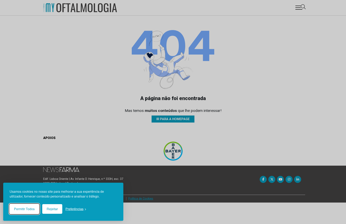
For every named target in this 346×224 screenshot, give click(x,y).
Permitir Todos (24, 209)
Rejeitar (52, 209)
